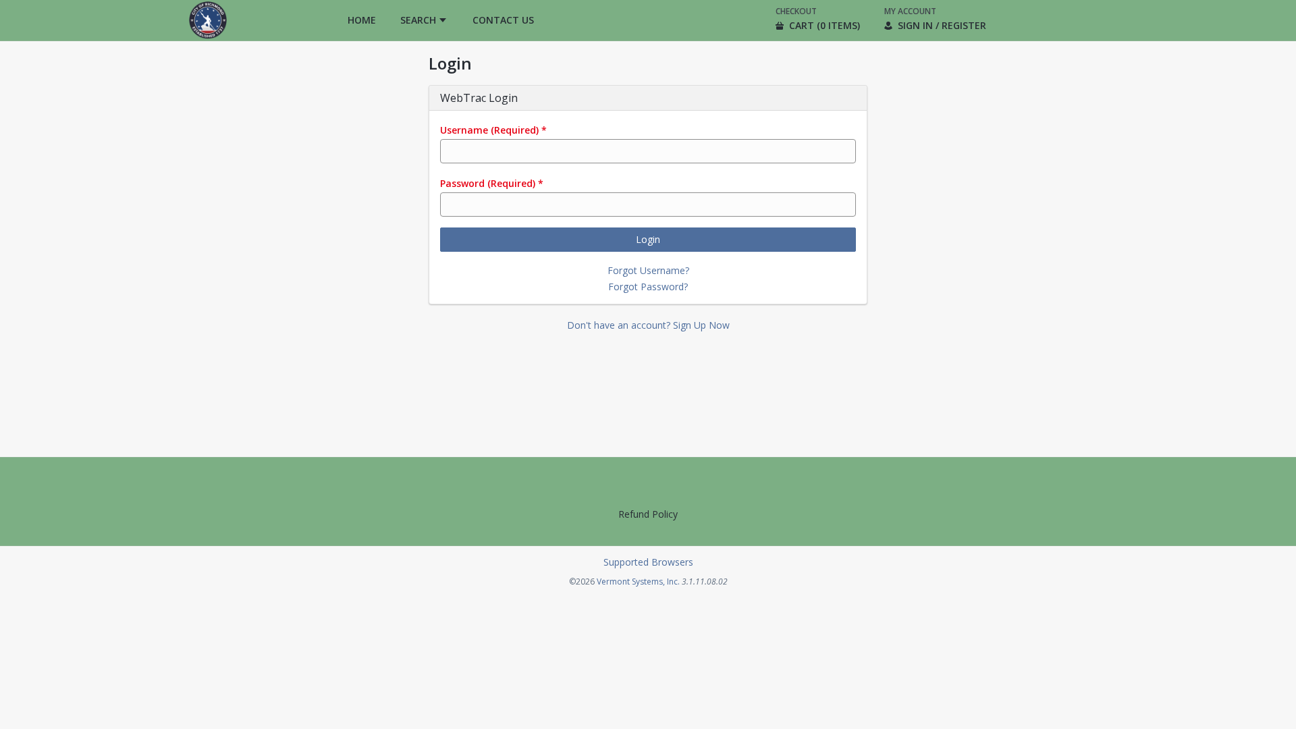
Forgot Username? (648, 270)
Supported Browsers (648, 562)
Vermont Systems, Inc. (638, 581)
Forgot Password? (648, 286)
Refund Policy (648, 514)
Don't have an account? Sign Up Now (648, 325)
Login (648, 239)
